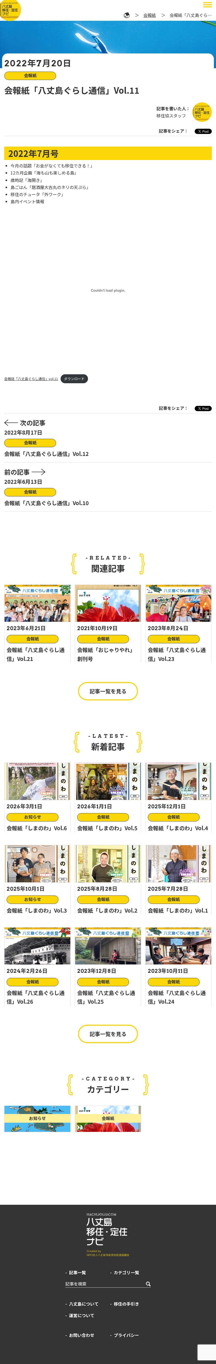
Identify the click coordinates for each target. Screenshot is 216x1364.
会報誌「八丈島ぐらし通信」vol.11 (31, 378)
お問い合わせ (81, 1335)
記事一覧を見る (108, 691)
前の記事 (17, 471)
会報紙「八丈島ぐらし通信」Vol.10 (46, 503)
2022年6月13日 (23, 481)
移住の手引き (126, 1304)
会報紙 (149, 15)
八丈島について (84, 1304)
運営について (81, 1315)
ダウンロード (74, 378)
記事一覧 (77, 1272)
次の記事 (32, 422)
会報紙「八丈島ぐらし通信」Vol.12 (46, 453)
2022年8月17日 (23, 432)
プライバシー (126, 1335)
